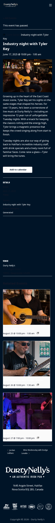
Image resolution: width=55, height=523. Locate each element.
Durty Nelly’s (9, 265)
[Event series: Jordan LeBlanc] (38, 438)
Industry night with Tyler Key (16, 204)
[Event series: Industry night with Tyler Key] (38, 333)
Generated (8, 212)
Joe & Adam (9, 433)
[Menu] (50, 5)
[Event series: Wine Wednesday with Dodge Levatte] (38, 385)
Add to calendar (18, 169)
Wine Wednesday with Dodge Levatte (23, 380)
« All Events (9, 18)
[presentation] (26, 307)
